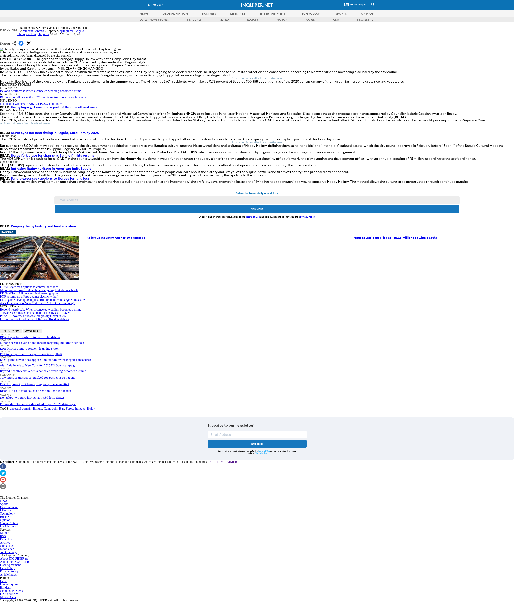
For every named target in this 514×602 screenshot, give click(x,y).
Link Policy (7, 568)
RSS (3, 536)
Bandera (5, 587)
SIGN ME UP (257, 209)
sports (341, 13)
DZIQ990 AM (9, 594)
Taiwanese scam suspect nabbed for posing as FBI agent (35, 312)
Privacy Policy (307, 216)
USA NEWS (8, 526)
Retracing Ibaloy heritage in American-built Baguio (51, 168)
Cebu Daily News (11, 590)
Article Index (8, 574)
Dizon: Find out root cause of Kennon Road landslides (34, 319)
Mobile (4, 533)
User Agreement (10, 565)
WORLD (310, 19)
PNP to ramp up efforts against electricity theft (29, 296)
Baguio (37, 408)
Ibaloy (91, 408)
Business (5, 516)
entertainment (272, 13)
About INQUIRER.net (14, 558)
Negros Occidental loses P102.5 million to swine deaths (395, 237)
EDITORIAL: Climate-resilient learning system (30, 293)
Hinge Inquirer (9, 584)
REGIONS (253, 19)
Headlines (8, 29)
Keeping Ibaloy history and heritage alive (43, 226)
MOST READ (32, 331)
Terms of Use (253, 216)
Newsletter (7, 549)
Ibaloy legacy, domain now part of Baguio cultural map (54, 107)
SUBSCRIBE (257, 443)
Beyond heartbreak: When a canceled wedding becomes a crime (40, 91)
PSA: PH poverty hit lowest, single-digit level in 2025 (34, 316)
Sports (4, 504)
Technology (7, 513)
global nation (175, 13)
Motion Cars (8, 597)
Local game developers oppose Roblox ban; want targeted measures (43, 300)
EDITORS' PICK (11, 331)
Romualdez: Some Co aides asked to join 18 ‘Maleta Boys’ (38, 404)
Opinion (5, 520)
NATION (282, 19)
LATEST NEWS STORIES (154, 19)
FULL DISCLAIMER (222, 461)
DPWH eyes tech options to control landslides (29, 287)
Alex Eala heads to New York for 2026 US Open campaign (37, 303)
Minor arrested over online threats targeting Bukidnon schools (39, 290)
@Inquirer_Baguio (72, 31)
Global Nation (9, 523)
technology (310, 13)
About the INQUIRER (14, 561)
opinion (367, 13)
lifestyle (237, 13)
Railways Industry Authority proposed (116, 237)
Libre (3, 581)
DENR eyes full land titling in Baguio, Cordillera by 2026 (55, 132)
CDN (336, 19)
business (209, 13)
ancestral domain (20, 408)
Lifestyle (5, 510)
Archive (5, 542)
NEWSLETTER (365, 19)
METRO (224, 19)
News (144, 13)
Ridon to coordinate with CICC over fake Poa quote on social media (43, 97)
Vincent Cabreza (33, 31)
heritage (80, 408)
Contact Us (7, 545)
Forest (70, 408)
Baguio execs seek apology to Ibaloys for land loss (50, 178)
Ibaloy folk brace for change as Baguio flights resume (52, 155)
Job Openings (8, 552)
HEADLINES (194, 19)
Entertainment (9, 507)
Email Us (6, 539)
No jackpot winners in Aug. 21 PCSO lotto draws (31, 103)
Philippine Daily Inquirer (33, 34)
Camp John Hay (54, 408)
